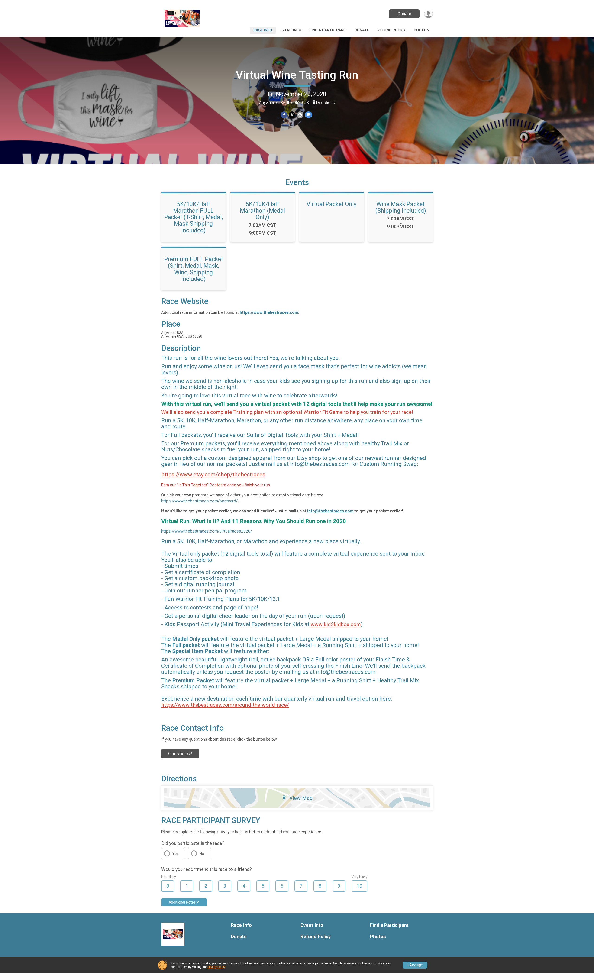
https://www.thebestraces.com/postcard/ (200, 501)
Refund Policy (391, 30)
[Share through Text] (308, 114)
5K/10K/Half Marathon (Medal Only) (262, 211)
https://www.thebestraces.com (269, 312)
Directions (325, 102)
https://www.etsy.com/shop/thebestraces (213, 474)
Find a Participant (328, 30)
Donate (404, 13)
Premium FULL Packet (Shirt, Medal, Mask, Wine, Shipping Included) (193, 269)
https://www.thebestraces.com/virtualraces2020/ (206, 531)
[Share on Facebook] (284, 114)
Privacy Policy (216, 967)
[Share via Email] (300, 114)
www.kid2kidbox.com (336, 624)
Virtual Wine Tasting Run (297, 74)
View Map (301, 798)
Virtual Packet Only (331, 204)
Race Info (262, 30)
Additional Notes (182, 902)
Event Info (290, 30)
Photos (421, 30)
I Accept (415, 965)
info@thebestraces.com (330, 511)
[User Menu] (428, 14)
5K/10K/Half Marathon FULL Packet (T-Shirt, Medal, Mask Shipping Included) (193, 217)
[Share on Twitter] (292, 114)
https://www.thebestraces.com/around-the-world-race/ (225, 705)
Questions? (180, 753)
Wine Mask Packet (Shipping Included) (400, 207)
